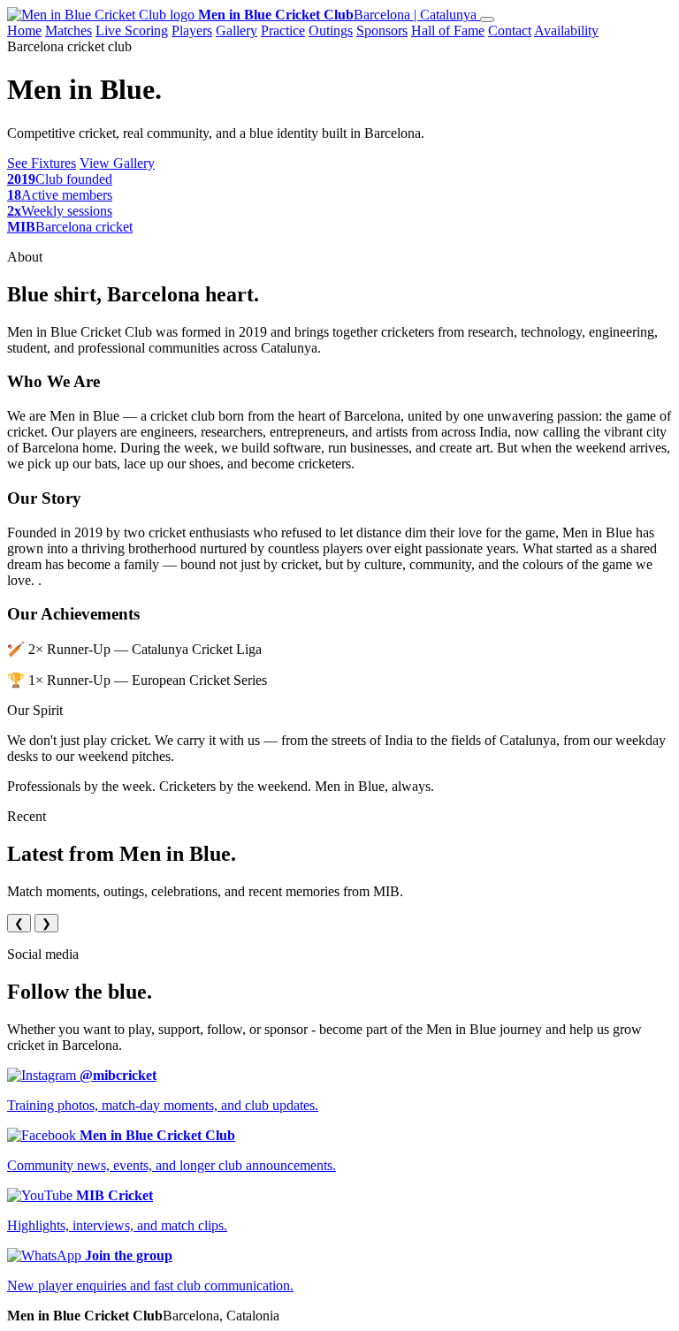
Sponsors (382, 30)
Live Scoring (131, 30)
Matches (68, 30)
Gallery (236, 30)
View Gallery (117, 163)
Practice (283, 30)
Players (192, 30)
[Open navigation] (487, 19)
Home (24, 30)
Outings (331, 30)
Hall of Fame (447, 30)
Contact (509, 30)
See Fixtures (41, 163)
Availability (566, 30)
